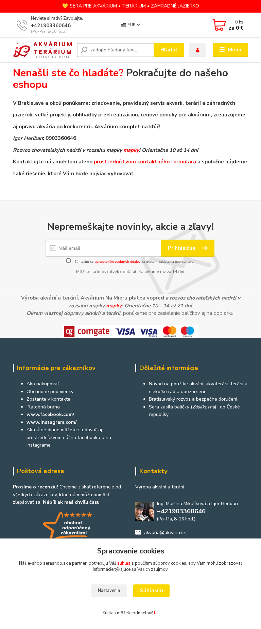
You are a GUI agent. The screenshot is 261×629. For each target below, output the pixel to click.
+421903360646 (51, 25)
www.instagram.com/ (51, 422)
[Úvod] (42, 50)
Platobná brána (43, 407)
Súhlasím (151, 590)
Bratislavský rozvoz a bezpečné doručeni (193, 399)
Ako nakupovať (43, 384)
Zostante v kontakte (48, 399)
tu (156, 613)
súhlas (123, 563)
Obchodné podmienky (50, 391)
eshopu (30, 85)
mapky (131, 150)
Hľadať (168, 49)
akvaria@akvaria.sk (165, 532)
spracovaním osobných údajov (117, 261)
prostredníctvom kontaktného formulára (145, 161)
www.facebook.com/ (50, 414)
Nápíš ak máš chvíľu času (71, 502)
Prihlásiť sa (182, 248)
